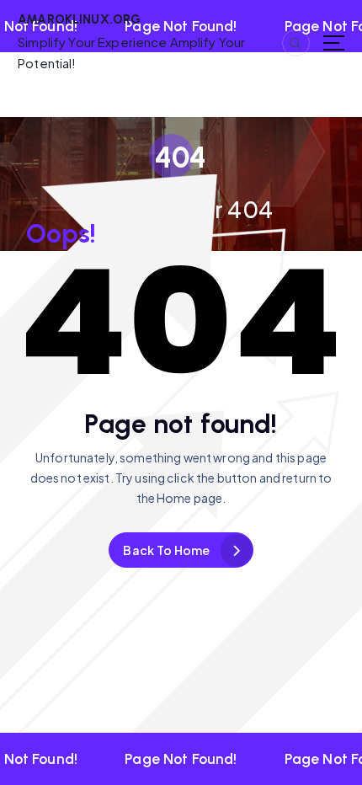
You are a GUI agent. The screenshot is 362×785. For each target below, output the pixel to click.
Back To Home (166, 550)
